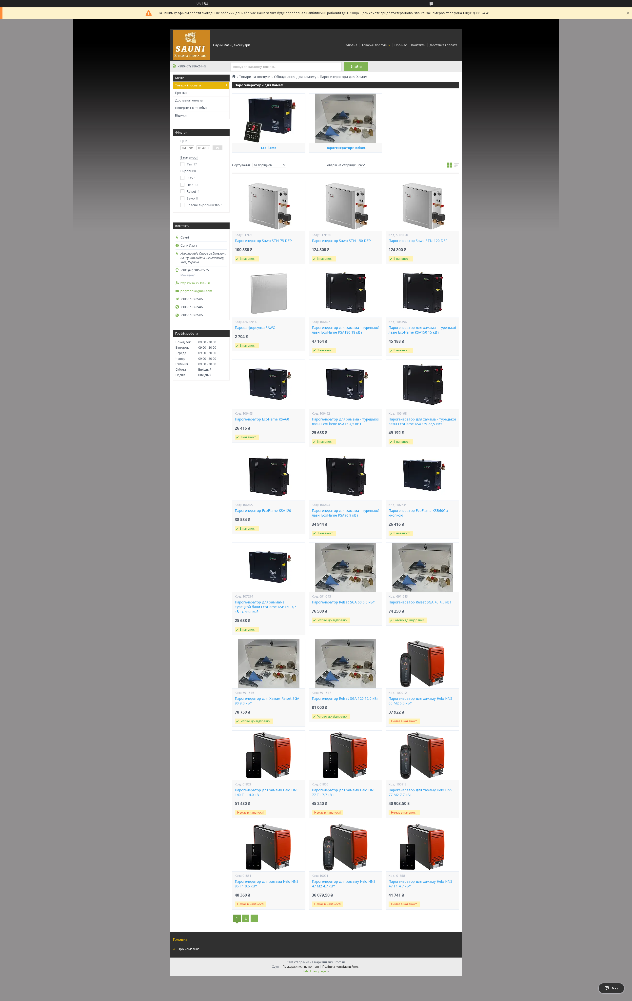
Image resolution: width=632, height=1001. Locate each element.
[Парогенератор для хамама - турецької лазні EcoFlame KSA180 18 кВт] (345, 293)
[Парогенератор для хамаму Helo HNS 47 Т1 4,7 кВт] (422, 846)
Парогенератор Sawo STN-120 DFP (418, 241)
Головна (351, 45)
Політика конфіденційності (341, 966)
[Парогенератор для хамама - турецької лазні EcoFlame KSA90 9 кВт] (345, 475)
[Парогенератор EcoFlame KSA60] (268, 384)
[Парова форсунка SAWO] (268, 293)
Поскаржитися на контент (301, 966)
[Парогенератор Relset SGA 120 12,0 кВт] (345, 663)
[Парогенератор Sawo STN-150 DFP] (345, 206)
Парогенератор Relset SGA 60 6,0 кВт (343, 602)
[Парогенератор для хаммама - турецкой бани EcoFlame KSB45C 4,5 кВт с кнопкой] (268, 567)
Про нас (401, 45)
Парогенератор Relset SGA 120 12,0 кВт (345, 698)
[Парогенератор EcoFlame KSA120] (268, 475)
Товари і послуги (374, 45)
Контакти (418, 45)
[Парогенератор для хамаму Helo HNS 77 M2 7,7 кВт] (422, 755)
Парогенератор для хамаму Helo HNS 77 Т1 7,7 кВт (343, 792)
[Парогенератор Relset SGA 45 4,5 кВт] (422, 567)
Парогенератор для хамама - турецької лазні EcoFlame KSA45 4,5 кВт (345, 421)
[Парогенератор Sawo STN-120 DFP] (422, 206)
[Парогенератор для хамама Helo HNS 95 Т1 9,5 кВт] (268, 846)
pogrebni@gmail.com (196, 291)
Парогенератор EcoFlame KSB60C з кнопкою (418, 513)
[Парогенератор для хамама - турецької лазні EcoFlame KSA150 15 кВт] (422, 293)
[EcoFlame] (268, 118)
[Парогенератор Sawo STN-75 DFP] (268, 206)
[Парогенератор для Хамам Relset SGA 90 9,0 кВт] (268, 663)
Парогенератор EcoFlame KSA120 (263, 510)
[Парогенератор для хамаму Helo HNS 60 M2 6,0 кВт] (422, 663)
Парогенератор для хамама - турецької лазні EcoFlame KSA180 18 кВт (345, 330)
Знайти (356, 66)
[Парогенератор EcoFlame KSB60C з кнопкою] (422, 475)
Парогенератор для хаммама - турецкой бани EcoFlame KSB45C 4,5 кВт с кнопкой (265, 607)
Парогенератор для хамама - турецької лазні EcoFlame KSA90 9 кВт (345, 513)
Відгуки (181, 115)
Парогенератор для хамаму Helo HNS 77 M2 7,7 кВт (420, 792)
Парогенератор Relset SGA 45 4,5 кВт (420, 602)
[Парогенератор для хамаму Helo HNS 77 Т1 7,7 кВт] (345, 755)
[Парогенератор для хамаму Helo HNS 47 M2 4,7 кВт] (345, 846)
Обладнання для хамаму (295, 77)
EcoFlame (268, 147)
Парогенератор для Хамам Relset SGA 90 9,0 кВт (267, 700)
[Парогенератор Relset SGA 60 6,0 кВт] (345, 567)
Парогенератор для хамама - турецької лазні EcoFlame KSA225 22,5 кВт (422, 421)
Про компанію (188, 949)
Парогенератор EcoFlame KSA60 (262, 419)
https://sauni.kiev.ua (195, 283)
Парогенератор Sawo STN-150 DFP (341, 241)
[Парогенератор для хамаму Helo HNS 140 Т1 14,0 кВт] (268, 755)
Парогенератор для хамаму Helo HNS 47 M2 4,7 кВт (343, 883)
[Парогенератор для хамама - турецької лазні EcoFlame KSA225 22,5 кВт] (422, 384)
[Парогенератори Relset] (345, 118)
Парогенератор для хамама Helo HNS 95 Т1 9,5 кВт (266, 883)
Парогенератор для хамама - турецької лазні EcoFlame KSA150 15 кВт (422, 330)
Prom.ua (340, 962)
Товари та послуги (254, 77)
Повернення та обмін (191, 107)
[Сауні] (191, 44)
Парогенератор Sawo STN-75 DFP (263, 241)
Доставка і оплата (443, 45)
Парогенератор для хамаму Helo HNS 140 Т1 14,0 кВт (266, 792)
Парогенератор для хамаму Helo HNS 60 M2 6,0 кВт (420, 700)
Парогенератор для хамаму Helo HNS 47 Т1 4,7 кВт (420, 883)
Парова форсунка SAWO (255, 327)
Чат (615, 988)
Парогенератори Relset (345, 147)
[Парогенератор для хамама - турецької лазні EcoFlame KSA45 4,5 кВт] (345, 384)
